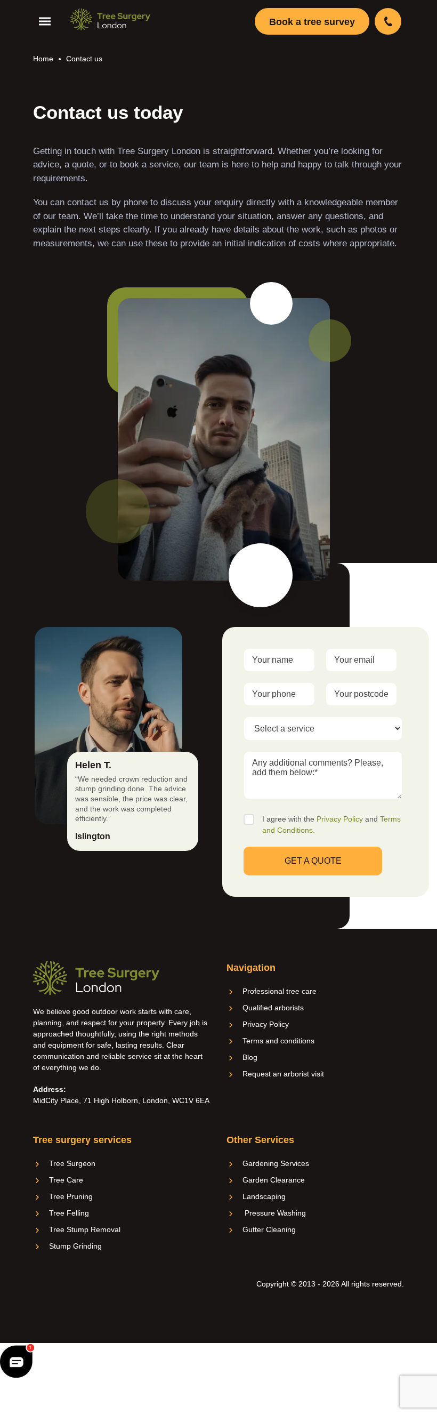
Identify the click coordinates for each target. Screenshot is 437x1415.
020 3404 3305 (389, 21)
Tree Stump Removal (84, 1229)
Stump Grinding (75, 1246)
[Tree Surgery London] (110, 19)
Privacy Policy (340, 819)
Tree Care (66, 1180)
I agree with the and (331, 824)
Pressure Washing (274, 1213)
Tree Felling (69, 1213)
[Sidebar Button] (47, 21)
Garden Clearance (273, 1180)
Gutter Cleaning (269, 1229)
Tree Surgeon (72, 1163)
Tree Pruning (71, 1196)
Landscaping (264, 1196)
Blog (249, 1057)
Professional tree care (279, 991)
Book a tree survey (312, 22)
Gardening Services (275, 1163)
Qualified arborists (273, 1007)
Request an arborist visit (283, 1074)
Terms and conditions (278, 1040)
